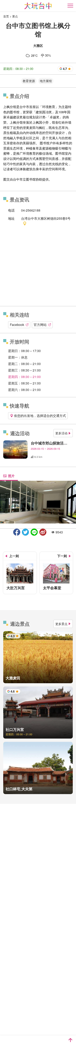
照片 (11, 475)
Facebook (17, 324)
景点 (15, 16)
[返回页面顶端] (70, 1040)
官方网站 (40, 324)
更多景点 (61, 624)
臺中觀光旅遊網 (38, 5)
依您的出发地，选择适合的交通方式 (40, 415)
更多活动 (61, 433)
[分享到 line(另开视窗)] (34, 532)
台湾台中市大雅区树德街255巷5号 (46, 218)
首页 (6, 16)
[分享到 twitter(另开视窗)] (25, 532)
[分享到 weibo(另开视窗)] (42, 532)
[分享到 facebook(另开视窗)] (16, 532)
